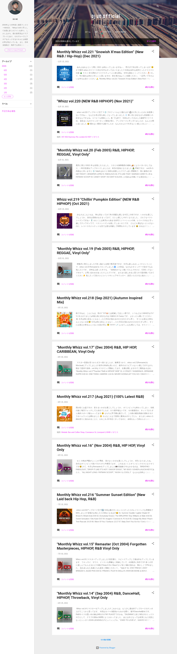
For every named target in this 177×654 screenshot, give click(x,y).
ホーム (88, 32)
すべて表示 (151, 41)
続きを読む (149, 87)
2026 (4, 66)
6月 (5, 70)
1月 (5, 93)
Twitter (107, 32)
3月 (5, 84)
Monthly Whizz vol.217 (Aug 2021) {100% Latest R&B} (100, 396)
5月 (5, 75)
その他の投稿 (106, 640)
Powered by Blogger (107, 648)
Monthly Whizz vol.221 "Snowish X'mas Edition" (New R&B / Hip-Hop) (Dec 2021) (100, 54)
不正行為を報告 (8, 111)
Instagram (120, 32)
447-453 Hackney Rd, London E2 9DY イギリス (80, 137)
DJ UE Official (105, 16)
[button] (152, 51)
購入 (96, 32)
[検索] (157, 6)
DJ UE (15, 19)
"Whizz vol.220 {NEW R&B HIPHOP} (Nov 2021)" (95, 101)
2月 (5, 88)
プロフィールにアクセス (15, 50)
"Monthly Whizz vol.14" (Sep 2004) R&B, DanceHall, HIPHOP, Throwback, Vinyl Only (98, 595)
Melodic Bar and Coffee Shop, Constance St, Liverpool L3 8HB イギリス (89, 432)
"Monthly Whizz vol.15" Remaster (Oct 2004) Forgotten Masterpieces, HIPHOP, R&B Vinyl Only (101, 546)
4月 (5, 79)
